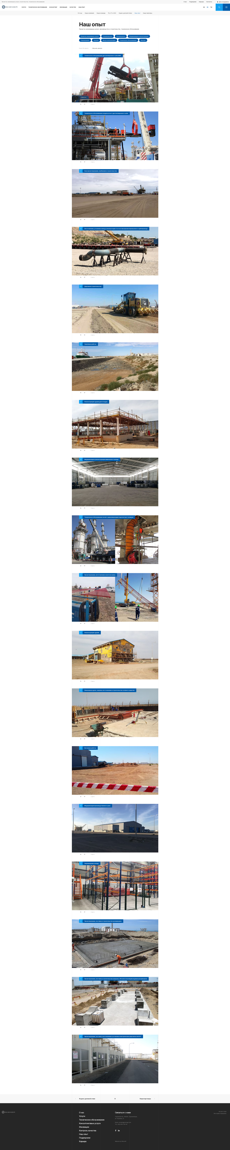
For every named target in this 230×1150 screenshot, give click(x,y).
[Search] (219, 7)
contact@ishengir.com (125, 1122)
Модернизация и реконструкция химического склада (101, 459)
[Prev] (81, 104)
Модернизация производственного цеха (97, 805)
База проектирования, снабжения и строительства (100, 171)
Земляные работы (90, 344)
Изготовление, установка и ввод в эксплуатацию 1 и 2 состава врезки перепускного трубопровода (116, 228)
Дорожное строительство (92, 286)
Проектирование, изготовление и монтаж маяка (99, 575)
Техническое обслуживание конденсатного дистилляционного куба (106, 113)
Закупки (96, 40)
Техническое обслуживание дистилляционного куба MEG (102, 55)
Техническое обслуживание (128, 40)
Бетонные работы (90, 748)
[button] (226, 7)
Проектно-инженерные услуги (90, 36)
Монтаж (143, 40)
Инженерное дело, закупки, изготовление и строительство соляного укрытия (109, 690)
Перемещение (85, 40)
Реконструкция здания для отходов (95, 401)
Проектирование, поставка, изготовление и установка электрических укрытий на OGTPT (112, 1036)
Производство (121, 36)
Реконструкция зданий (91, 632)
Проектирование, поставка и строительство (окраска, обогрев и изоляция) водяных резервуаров (115, 978)
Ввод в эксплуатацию (109, 40)
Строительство (107, 36)
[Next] (84, 104)
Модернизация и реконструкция (138, 36)
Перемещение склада (91, 863)
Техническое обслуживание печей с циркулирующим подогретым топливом (108, 517)
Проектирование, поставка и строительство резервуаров (102, 921)
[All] (115, 1098)
